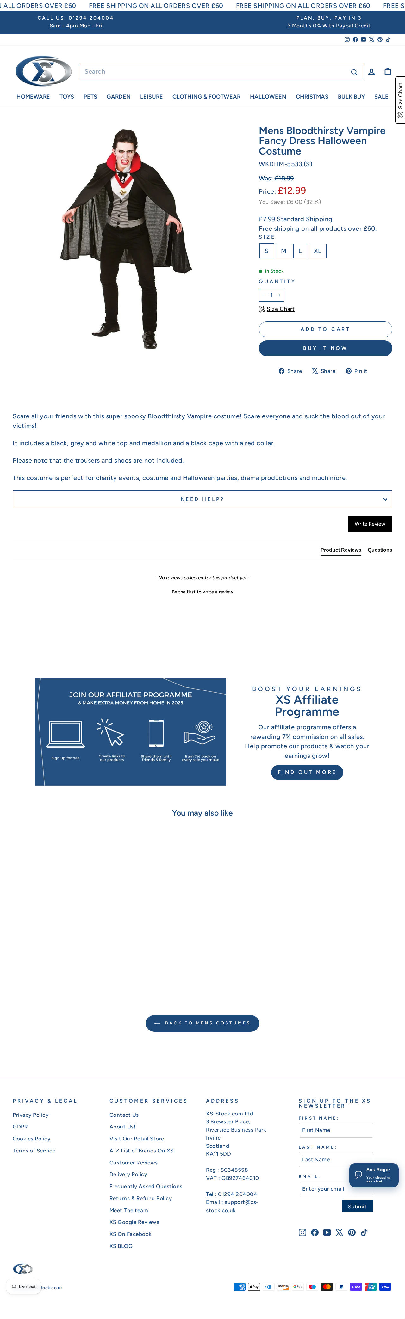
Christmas (312, 96)
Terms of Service (34, 1150)
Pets (90, 96)
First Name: (319, 1118)
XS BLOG (121, 1246)
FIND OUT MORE (307, 772)
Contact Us (124, 1115)
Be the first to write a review (202, 592)
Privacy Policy (30, 1115)
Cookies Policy (31, 1138)
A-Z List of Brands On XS (141, 1150)
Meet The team (128, 1210)
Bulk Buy (351, 96)
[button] (202, 591)
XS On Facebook (130, 1234)
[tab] (341, 551)
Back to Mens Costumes (207, 1023)
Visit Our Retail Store (136, 1138)
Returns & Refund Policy (140, 1198)
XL (317, 251)
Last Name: (318, 1147)
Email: (310, 1176)
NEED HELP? (203, 499)
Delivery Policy (128, 1174)
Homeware (33, 96)
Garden (119, 96)
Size (267, 237)
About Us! (122, 1126)
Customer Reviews (133, 1162)
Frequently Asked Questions (146, 1186)
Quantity (277, 281)
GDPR (20, 1126)
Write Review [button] (370, 524)
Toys (66, 96)
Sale (381, 96)
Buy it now (325, 348)
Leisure (151, 96)
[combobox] (221, 71)
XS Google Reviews (134, 1222)
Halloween (268, 96)
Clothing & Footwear (206, 96)
